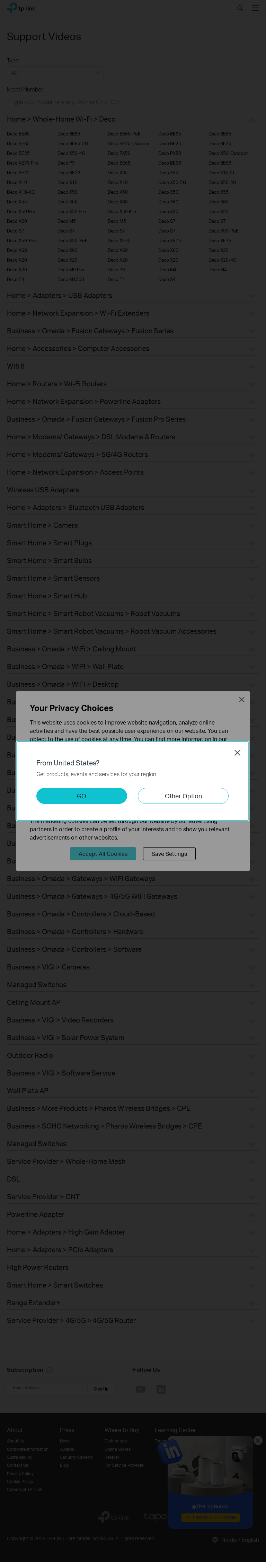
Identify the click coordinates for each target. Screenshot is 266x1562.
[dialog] (133, 781)
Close (237, 752)
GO (81, 796)
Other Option (183, 796)
